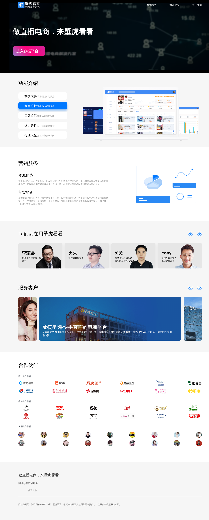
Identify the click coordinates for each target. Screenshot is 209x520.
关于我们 (197, 5)
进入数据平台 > (29, 50)
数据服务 (152, 5)
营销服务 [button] (174, 5)
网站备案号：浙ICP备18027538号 (34, 504)
